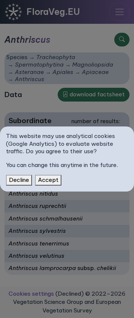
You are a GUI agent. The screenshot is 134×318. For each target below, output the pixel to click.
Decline (19, 179)
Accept (48, 179)
